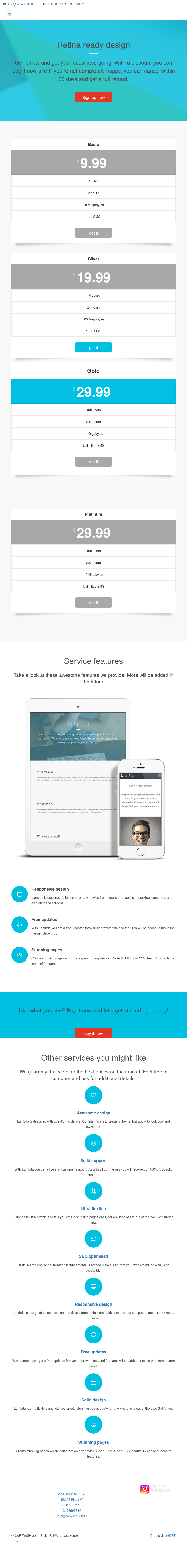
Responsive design (93, 1304)
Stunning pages (93, 1442)
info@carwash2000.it (21, 4)
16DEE (171, 1535)
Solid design (93, 1400)
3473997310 (78, 4)
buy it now (93, 1033)
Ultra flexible (93, 1208)
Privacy (16, 1541)
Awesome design (93, 1113)
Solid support (93, 1160)
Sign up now (93, 97)
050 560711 (55, 4)
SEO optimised (93, 1256)
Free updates (93, 1352)
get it (93, 233)
